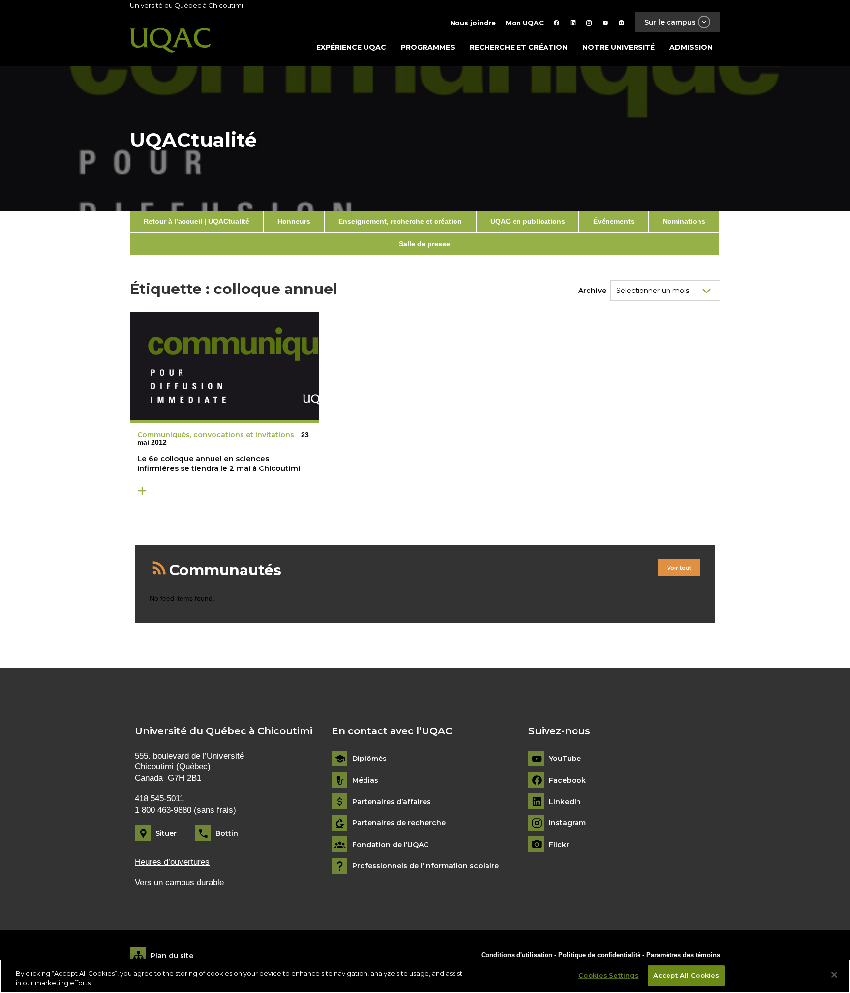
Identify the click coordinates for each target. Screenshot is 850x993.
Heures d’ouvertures (172, 862)
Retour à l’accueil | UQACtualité (196, 221)
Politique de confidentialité (600, 955)
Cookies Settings (608, 975)
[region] (425, 976)
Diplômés (369, 759)
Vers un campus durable (179, 882)
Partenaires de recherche (399, 823)
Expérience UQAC (351, 47)
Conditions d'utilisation (516, 955)
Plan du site (172, 955)
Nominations (684, 221)
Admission (691, 47)
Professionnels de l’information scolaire (425, 866)
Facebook (567, 780)
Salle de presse (424, 244)
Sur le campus (670, 22)
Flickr (559, 845)
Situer (166, 833)
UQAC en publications (527, 221)
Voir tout (679, 567)
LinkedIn (565, 802)
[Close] (834, 975)
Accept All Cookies (686, 975)
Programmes (428, 47)
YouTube (565, 759)
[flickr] (621, 23)
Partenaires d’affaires (391, 802)
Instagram (567, 823)
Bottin (226, 833)
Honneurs (293, 221)
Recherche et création (519, 47)
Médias (365, 780)
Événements (614, 221)
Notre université (618, 47)
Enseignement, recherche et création (400, 221)
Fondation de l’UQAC (390, 845)
